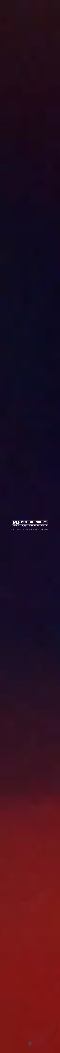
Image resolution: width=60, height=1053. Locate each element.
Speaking (29, 529)
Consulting (36, 529)
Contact (46, 529)
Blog (41, 529)
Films (23, 529)
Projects (18, 529)
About (12, 529)
